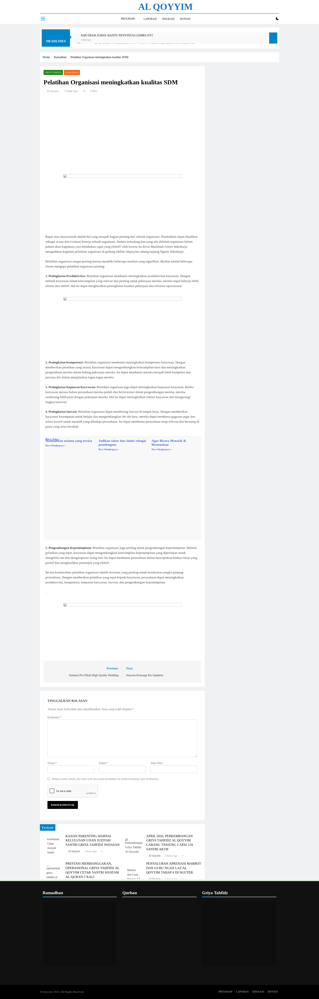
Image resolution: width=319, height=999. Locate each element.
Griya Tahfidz (53, 72)
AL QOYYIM (165, 6)
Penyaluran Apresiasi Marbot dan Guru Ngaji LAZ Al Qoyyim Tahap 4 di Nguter (173, 868)
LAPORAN (150, 18)
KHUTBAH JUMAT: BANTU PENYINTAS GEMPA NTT (117, 35)
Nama (52, 763)
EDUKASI (168, 18)
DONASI (185, 18)
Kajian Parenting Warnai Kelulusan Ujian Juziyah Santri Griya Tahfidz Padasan (93, 840)
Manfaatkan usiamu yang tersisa (68, 441)
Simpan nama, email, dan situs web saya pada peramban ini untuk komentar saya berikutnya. (105, 778)
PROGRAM (128, 18)
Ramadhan (72, 72)
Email (103, 763)
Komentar (54, 717)
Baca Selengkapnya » (55, 445)
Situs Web (156, 763)
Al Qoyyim (53, 91)
